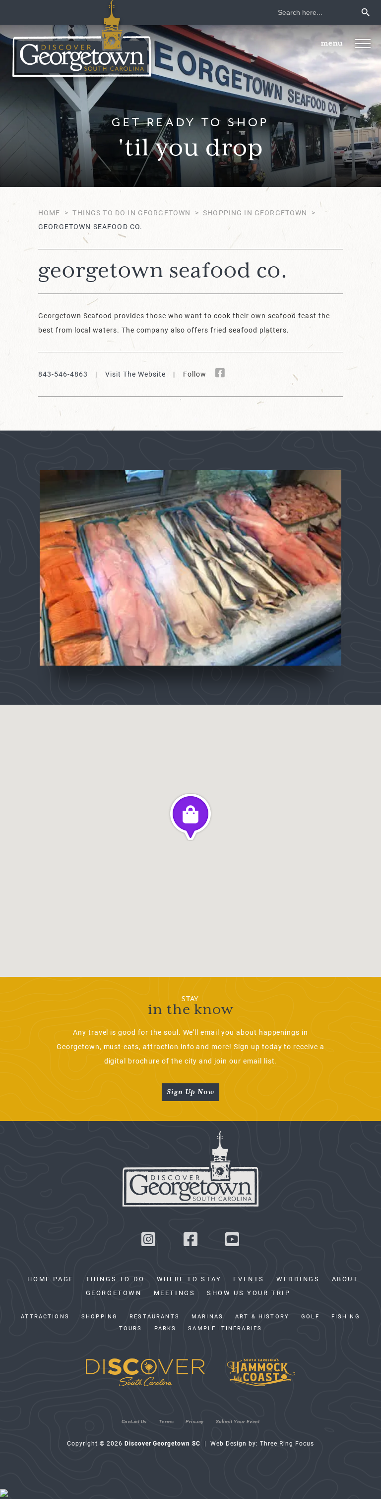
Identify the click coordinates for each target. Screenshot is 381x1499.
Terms (166, 1421)
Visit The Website (135, 374)
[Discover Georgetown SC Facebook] (190, 1242)
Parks (165, 1328)
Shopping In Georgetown (255, 212)
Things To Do (115, 1278)
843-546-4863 (63, 374)
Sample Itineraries (225, 1328)
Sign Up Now (190, 1092)
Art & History (262, 1316)
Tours (130, 1328)
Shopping (99, 1316)
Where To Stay (189, 1278)
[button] (362, 43)
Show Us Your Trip (248, 1292)
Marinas (207, 1316)
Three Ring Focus (287, 1443)
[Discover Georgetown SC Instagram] (148, 1242)
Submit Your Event (238, 1421)
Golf (310, 1316)
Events (248, 1278)
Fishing (345, 1316)
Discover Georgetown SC (82, 41)
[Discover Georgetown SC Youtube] (233, 1242)
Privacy (195, 1421)
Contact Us (134, 1421)
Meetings (174, 1292)
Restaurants (154, 1316)
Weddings (298, 1278)
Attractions (45, 1316)
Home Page (50, 1278)
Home (49, 212)
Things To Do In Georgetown (131, 212)
